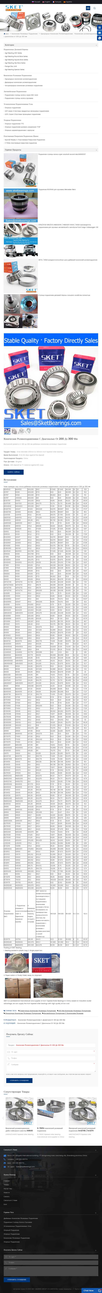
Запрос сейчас (13, 472)
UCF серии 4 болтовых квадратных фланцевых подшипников (27, 111)
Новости (7, 1192)
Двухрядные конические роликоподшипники (20, 82)
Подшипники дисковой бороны (16, 49)
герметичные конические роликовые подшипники (38, 1011)
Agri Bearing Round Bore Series (16, 56)
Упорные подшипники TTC (14, 124)
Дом (7, 34)
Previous (3, 1118)
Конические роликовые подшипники (18, 75)
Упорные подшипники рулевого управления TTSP (22, 127)
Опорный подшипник (11, 1230)
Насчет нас (8, 1189)
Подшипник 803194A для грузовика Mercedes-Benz (57, 189)
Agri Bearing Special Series (14, 70)
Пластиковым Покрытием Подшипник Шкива (21, 136)
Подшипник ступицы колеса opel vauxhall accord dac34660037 (62, 154)
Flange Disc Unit (11, 66)
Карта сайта (79, 1289)
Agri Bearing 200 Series (13, 53)
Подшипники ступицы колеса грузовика (19, 98)
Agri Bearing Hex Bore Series (15, 63)
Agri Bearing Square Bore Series (16, 60)
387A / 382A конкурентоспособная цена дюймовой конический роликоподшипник (67, 260)
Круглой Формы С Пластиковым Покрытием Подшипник (25, 140)
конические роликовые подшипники (17, 1238)
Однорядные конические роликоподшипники (21, 79)
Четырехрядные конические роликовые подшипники (24, 86)
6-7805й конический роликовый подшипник (18, 1129)
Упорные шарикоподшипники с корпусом (19, 130)
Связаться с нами (10, 1200)
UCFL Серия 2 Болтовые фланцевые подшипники (23, 114)
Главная (7, 1181)
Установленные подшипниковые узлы (18, 104)
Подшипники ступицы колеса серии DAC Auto (21, 95)
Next (99, 1118)
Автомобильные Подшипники (15, 91)
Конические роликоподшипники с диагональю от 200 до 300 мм (40, 1045)
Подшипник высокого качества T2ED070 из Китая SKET (80, 1129)
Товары (6, 1185)
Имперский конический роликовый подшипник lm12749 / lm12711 (50, 1129)
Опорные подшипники (13, 108)
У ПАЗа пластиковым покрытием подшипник (21, 143)
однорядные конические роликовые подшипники (23, 1013)
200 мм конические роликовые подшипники (75, 1011)
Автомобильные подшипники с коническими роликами (63, 1013)
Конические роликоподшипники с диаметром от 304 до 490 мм (41, 1020)
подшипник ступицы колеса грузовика (18, 1222)
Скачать (6, 1196)
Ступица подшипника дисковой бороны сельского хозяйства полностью (64, 295)
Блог (5, 1204)
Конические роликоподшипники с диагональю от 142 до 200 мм (40, 1023)
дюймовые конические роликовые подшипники (21, 1218)
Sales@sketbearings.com (25, 1167)
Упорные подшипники (12, 120)
